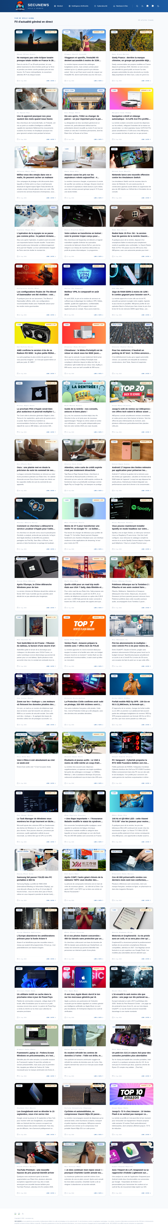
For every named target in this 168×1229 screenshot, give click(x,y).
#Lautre (71, 874)
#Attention (67, 464)
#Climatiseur (68, 347)
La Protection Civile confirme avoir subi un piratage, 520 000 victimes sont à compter (83, 704)
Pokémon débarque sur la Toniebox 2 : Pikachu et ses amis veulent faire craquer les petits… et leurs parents (131, 587)
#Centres (81, 1049)
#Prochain (20, 405)
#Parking (130, 347)
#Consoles (125, 1049)
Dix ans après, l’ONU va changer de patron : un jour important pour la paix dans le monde (83, 119)
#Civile (75, 698)
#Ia (18, 112)
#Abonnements (120, 639)
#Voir (28, 756)
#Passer (25, 874)
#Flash (72, 639)
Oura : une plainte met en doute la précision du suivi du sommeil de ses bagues (35, 470)
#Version (124, 230)
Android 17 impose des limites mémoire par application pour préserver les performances (131, 470)
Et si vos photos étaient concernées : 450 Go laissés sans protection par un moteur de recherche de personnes (82, 939)
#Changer (71, 112)
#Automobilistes (77, 1108)
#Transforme (74, 230)
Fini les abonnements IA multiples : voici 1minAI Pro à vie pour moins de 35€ (130, 646)
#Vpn (73, 288)
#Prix (77, 171)
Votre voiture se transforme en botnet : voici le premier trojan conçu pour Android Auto (83, 236)
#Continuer (72, 1166)
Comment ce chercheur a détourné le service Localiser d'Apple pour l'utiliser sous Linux (36, 529)
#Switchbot (24, 639)
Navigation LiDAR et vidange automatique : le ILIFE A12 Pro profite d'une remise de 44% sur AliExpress (130, 119)
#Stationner (116, 347)
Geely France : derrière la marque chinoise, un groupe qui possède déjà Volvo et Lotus (130, 60)
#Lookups (24, 698)
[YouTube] (153, 6)
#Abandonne (26, 932)
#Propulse (129, 756)
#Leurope (19, 581)
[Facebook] (147, 6)
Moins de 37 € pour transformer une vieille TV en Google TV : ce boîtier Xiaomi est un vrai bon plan (81, 529)
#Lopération (20, 230)
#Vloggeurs (67, 54)
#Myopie (27, 230)
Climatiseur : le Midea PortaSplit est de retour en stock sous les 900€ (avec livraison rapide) (83, 353)
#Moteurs (30, 698)
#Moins (66, 522)
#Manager (24, 815)
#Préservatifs (116, 874)
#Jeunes (74, 756)
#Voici (19, 756)
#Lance (121, 171)
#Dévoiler (33, 1108)
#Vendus (124, 874)
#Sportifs (75, 54)
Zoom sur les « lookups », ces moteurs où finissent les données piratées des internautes (36, 704)
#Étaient (73, 932)
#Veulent (67, 1049)
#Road (76, 581)
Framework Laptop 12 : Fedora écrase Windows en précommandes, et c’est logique (35, 1056)
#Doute (30, 464)
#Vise (125, 815)
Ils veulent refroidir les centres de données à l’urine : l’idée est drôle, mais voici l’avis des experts (83, 1056)
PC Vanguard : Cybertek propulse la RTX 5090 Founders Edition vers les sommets (129, 763)
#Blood (37, 288)
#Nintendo (115, 171)
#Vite (125, 991)
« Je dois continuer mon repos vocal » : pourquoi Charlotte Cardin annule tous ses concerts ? (83, 1173)
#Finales (31, 288)
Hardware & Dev (51, 31)
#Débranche (31, 581)
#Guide (66, 405)
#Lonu (66, 112)
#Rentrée (72, 405)
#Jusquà (114, 405)
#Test (18, 639)
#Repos (79, 1166)
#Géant (77, 874)
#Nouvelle (127, 171)
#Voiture (67, 230)
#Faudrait (123, 347)
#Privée (130, 932)
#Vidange (128, 112)
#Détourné (28, 522)
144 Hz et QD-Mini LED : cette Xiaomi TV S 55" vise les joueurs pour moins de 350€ (130, 821)
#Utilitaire (20, 991)
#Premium (26, 1166)
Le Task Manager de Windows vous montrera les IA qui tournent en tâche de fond (35, 821)
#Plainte (24, 464)
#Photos (66, 932)
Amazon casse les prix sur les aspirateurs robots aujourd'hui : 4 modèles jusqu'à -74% (80, 178)
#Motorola (115, 932)
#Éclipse (26, 54)
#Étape (66, 815)
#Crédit (79, 464)
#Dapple (26, 405)
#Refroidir (74, 1049)
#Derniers (131, 874)
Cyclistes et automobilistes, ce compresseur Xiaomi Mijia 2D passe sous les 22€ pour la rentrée (81, 1114)
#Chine (25, 581)
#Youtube (19, 1166)
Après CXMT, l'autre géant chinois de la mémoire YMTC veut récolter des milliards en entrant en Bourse (83, 880)
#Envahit (114, 991)
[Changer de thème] (158, 6)
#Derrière (126, 54)
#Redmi (114, 230)
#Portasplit (82, 347)
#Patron (77, 112)
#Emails (33, 171)
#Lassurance (81, 815)
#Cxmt (66, 874)
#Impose (120, 464)
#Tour (66, 991)
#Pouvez (114, 522)
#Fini (113, 639)
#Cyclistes (67, 1108)
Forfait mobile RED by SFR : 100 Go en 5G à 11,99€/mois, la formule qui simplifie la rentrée (131, 704)
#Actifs (80, 756)
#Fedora (32, 1049)
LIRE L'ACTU (50, 80)
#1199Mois (127, 698)
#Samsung (19, 874)
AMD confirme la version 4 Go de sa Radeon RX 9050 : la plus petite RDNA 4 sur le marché (36, 353)
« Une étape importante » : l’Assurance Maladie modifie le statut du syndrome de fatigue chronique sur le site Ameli (83, 821)
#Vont (27, 1108)
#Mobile (120, 698)
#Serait (32, 405)
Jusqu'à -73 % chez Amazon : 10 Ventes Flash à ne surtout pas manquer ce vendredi (131, 1114)
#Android (114, 464)
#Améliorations (36, 932)
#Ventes (66, 639)
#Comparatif (79, 288)
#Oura (18, 464)
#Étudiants (67, 756)
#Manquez (19, 54)
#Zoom (18, 698)
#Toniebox (128, 581)
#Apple (71, 991)
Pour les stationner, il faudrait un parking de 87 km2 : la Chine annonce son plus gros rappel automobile (130, 353)
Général (101, 90)
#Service (34, 522)
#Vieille (81, 522)
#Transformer (73, 522)
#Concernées (80, 932)
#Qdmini (114, 815)
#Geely (114, 54)
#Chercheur (20, 522)
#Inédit (27, 991)
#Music (76, 991)
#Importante (73, 815)
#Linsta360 (82, 54)
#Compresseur (87, 1108)
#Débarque (121, 581)
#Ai (30, 639)
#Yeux (28, 112)
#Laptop (27, 1049)
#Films (24, 756)
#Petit (114, 1049)
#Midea (76, 347)
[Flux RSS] (142, 6)
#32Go (113, 288)
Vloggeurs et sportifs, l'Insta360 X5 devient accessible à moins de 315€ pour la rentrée (81, 60)
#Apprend (22, 112)
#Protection (68, 698)
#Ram (117, 288)
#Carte (74, 464)
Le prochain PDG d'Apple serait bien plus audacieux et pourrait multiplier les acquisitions (36, 412)
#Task (18, 815)
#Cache (33, 991)
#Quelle (66, 581)
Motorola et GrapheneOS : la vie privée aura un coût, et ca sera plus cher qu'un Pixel (131, 939)
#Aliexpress (127, 405)
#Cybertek (122, 756)
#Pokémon (114, 581)
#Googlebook (20, 1108)
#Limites (127, 464)
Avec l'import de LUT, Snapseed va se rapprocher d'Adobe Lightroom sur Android (130, 1173)
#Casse (72, 171)
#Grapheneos (123, 932)
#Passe (33, 230)
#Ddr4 (121, 288)
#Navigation (116, 112)
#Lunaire (32, 54)
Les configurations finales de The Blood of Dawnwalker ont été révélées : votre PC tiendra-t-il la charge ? (36, 295)
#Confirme (24, 347)
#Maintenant (121, 522)
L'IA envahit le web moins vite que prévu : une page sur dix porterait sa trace (130, 997)
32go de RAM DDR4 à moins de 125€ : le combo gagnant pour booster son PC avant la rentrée (131, 295)
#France (119, 54)
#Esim (72, 581)
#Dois (66, 1166)
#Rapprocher (129, 1166)
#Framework (20, 1049)
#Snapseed (121, 1166)
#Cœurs (119, 1049)
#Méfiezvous (20, 171)
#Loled (31, 874)
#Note (118, 230)
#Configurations (22, 288)
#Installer (129, 522)
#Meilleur (67, 288)
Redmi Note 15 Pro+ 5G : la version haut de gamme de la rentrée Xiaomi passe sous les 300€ (129, 236)
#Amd (18, 347)
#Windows (30, 815)
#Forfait (114, 698)
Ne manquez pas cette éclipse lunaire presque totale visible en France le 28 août (35, 60)
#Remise (120, 405)
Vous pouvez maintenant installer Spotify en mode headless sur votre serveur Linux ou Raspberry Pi (129, 529)
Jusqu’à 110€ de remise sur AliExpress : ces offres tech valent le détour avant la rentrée (131, 412)
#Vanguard (115, 756)
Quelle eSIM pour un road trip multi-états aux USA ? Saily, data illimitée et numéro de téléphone (82, 587)
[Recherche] (137, 6)
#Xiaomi (120, 815)
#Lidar (122, 112)
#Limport (114, 1166)
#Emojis (27, 171)
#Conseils (79, 405)
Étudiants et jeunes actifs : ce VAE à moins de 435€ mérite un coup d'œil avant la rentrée (82, 763)
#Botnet (81, 230)
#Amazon (66, 171)
